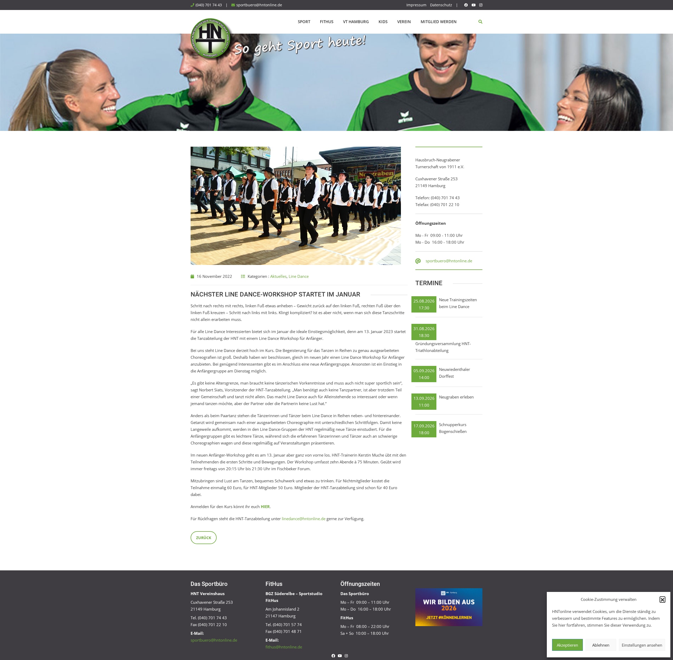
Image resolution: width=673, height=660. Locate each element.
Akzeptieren (567, 645)
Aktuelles (278, 276)
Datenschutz (441, 5)
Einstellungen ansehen (642, 645)
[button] (662, 599)
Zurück (203, 537)
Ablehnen (600, 645)
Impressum (416, 5)
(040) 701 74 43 (209, 5)
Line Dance (299, 276)
